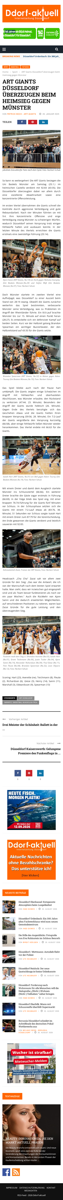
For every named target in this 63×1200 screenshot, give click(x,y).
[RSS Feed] (16, 1171)
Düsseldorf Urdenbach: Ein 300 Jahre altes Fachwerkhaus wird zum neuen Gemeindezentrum (38, 921)
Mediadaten (30, 1190)
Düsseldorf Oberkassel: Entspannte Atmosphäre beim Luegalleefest (37, 903)
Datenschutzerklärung (32, 1187)
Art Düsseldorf (25, 698)
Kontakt (51, 1187)
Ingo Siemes (29, 909)
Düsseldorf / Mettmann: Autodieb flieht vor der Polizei (39, 953)
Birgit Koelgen (30, 942)
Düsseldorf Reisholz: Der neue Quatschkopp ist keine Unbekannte (37, 970)
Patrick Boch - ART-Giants (21, 114)
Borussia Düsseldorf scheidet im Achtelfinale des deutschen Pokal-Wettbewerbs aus (36, 1023)
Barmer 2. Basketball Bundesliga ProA (20, 702)
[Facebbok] (6, 1171)
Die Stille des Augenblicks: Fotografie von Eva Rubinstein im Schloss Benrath (39, 937)
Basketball (15, 67)
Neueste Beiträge (15, 892)
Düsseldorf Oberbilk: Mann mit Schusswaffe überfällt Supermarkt (37, 1006)
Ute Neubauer (30, 959)
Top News (25, 67)
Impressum (11, 1187)
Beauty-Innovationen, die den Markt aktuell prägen (29, 1140)
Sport (6, 67)
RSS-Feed (21, 1195)
